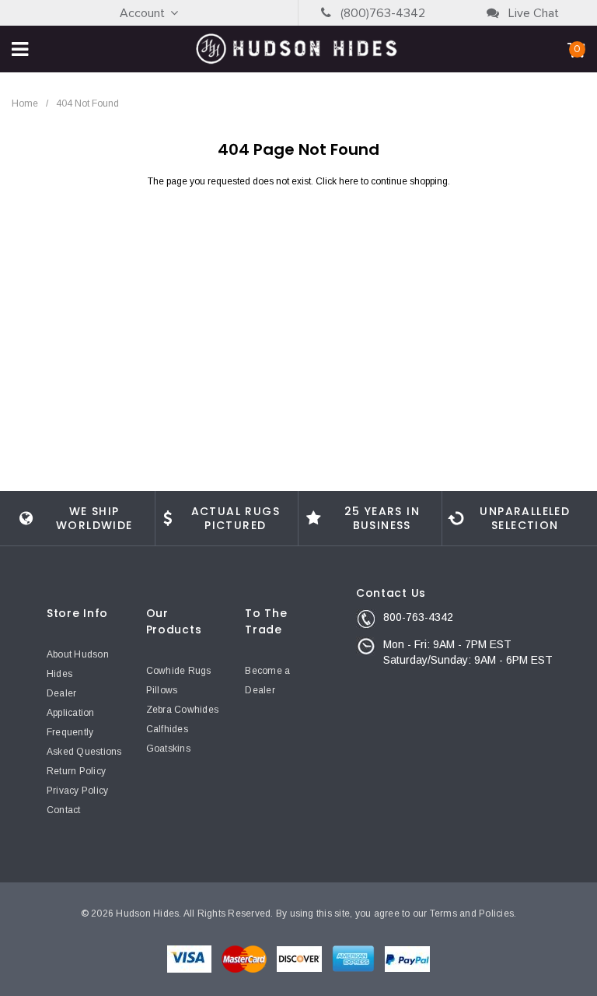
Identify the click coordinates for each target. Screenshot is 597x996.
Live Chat (532, 13)
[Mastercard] (245, 957)
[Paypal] (407, 957)
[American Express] (354, 957)
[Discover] (300, 957)
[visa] (190, 957)
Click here (338, 181)
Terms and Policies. (473, 913)
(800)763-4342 (381, 13)
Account (142, 13)
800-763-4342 (418, 617)
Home (25, 103)
